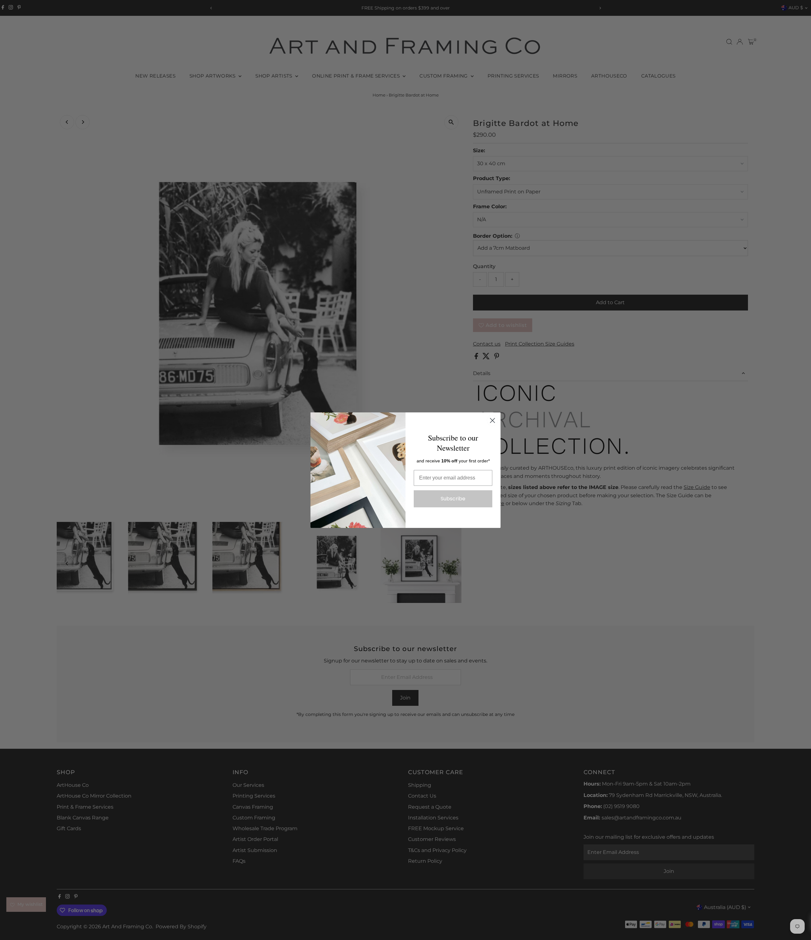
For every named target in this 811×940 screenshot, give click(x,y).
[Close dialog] (492, 420)
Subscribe (453, 498)
